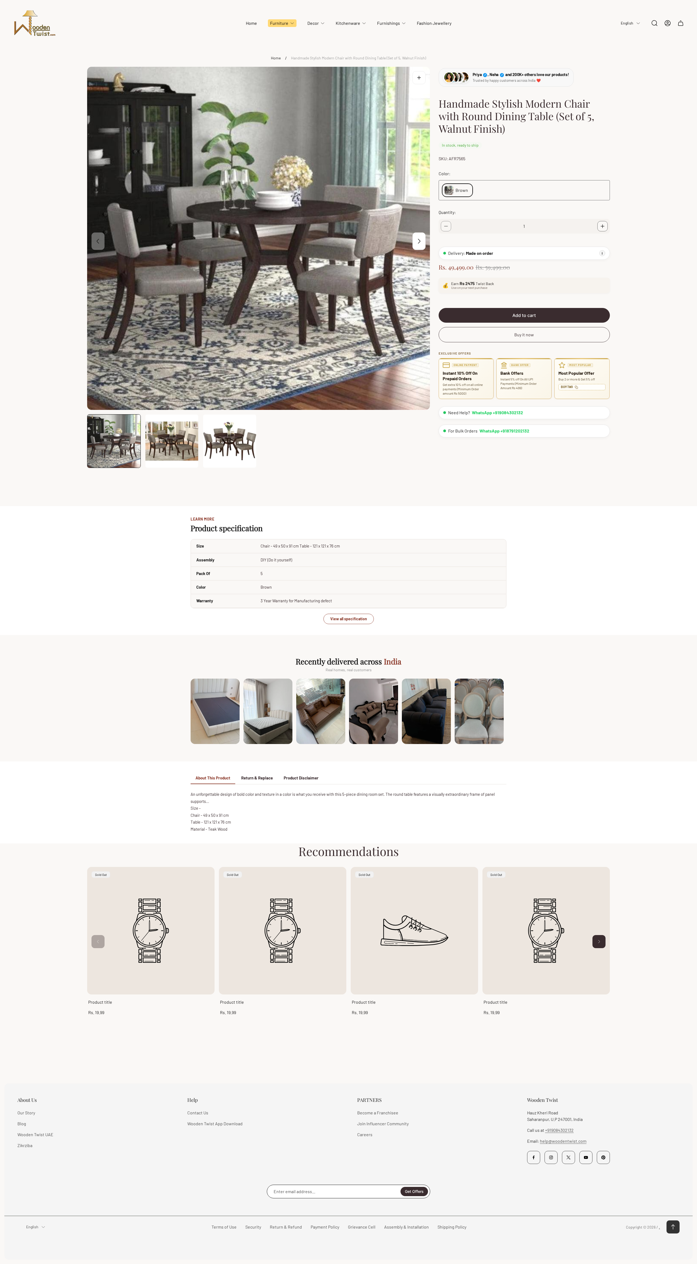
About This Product (212, 777)
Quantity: (447, 212)
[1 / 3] (114, 441)
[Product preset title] (151, 930)
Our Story (26, 1112)
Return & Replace (257, 777)
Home (276, 58)
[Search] (655, 23)
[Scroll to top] (673, 1226)
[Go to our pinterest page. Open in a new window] (603, 1157)
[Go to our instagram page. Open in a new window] (551, 1157)
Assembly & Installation (406, 1226)
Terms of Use (224, 1226)
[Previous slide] (98, 241)
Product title (100, 1002)
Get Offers (414, 1191)
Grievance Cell (361, 1226)
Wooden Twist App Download (215, 1123)
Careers (364, 1134)
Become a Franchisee (377, 1112)
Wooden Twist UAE (35, 1134)
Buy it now (524, 334)
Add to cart (524, 315)
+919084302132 (559, 1130)
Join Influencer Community (383, 1123)
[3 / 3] (229, 441)
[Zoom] (419, 77)
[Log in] (668, 23)
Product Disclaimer (301, 777)
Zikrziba (24, 1145)
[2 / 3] (172, 441)
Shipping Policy (452, 1226)
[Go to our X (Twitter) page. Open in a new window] (568, 1157)
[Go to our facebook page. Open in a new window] (533, 1157)
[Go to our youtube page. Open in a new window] (585, 1157)
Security (253, 1226)
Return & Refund (286, 1226)
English (627, 23)
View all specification (348, 618)
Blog (21, 1123)
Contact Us (197, 1112)
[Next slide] (419, 241)
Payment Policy (325, 1226)
